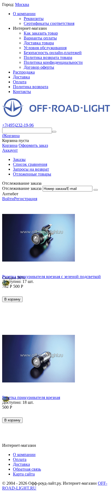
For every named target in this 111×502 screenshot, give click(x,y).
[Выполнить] (95, 190)
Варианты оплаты (40, 38)
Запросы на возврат (31, 169)
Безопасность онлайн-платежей (53, 52)
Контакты (22, 91)
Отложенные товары (32, 174)
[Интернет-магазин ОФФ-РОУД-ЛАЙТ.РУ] (56, 115)
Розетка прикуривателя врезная (31, 397)
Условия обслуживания (45, 47)
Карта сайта (24, 474)
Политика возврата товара (48, 57)
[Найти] (54, 132)
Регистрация (25, 198)
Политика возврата (30, 86)
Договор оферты (39, 67)
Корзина (10, 145)
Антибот (10, 193)
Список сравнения (30, 164)
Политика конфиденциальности (53, 62)
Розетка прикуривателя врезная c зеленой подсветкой (51, 276)
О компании (24, 13)
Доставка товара (39, 43)
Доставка (21, 77)
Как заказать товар (41, 33)
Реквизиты (34, 18)
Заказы (19, 159)
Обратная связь (27, 469)
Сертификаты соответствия (49, 23)
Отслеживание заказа (21, 188)
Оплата (19, 82)
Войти (8, 198)
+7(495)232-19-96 (18, 125)
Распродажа (24, 72)
